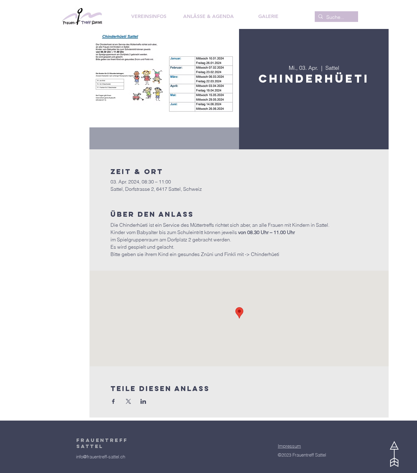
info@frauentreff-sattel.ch (100, 457)
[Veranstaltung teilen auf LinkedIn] (143, 401)
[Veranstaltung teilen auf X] (128, 401)
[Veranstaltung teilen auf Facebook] (113, 401)
